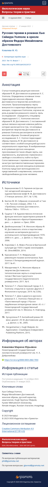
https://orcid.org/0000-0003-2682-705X (21, 360)
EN (44, 3)
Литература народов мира (15, 57)
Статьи (28, 18)
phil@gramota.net (10, 461)
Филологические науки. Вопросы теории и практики (17, 440)
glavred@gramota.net (34, 465)
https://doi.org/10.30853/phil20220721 (16, 64)
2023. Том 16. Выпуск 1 (10, 60)
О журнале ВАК (15, 18)
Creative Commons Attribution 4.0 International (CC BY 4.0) (18, 430)
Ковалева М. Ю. (10, 50)
